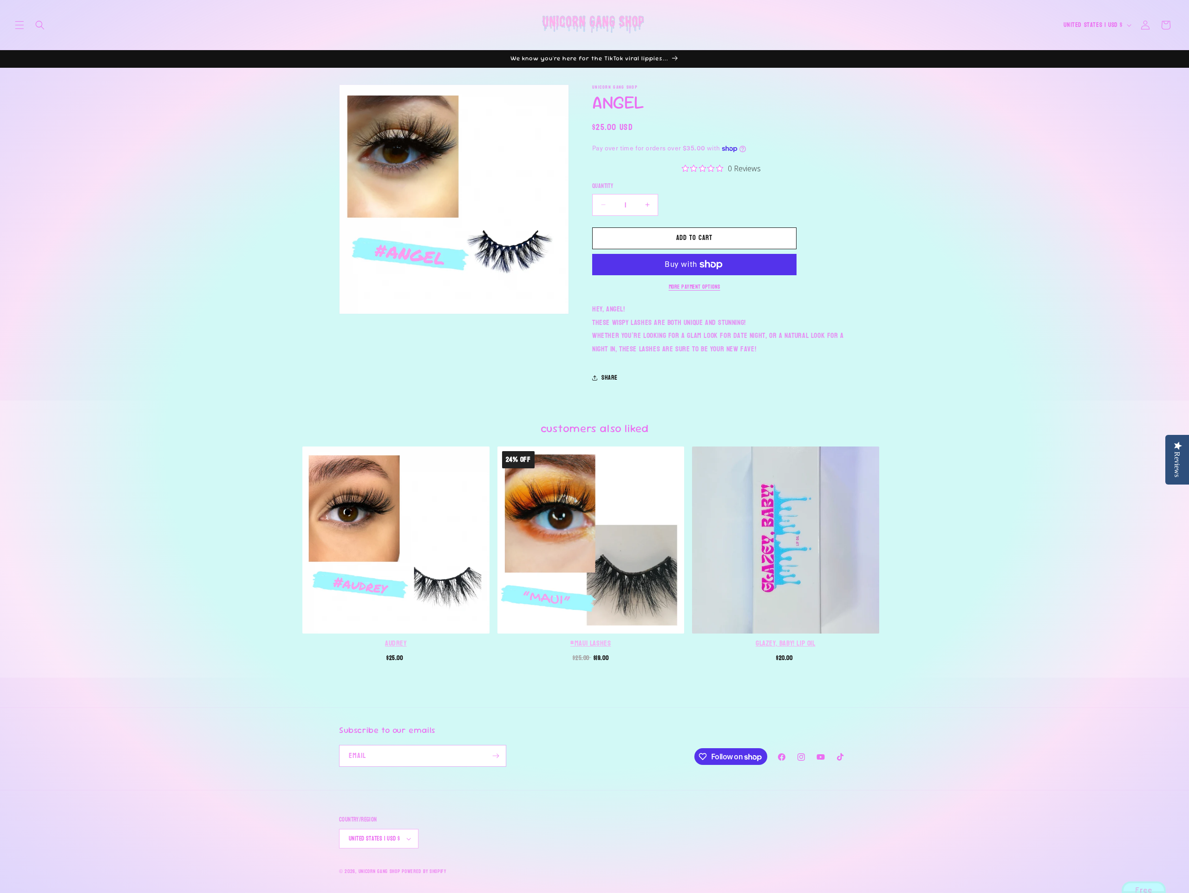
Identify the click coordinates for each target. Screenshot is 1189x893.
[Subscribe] (495, 756)
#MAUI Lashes (590, 643)
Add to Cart (395, 656)
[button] (19, 25)
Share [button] (609, 377)
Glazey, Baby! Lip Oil (786, 643)
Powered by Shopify (424, 871)
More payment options (694, 287)
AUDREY (396, 643)
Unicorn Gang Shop (379, 871)
